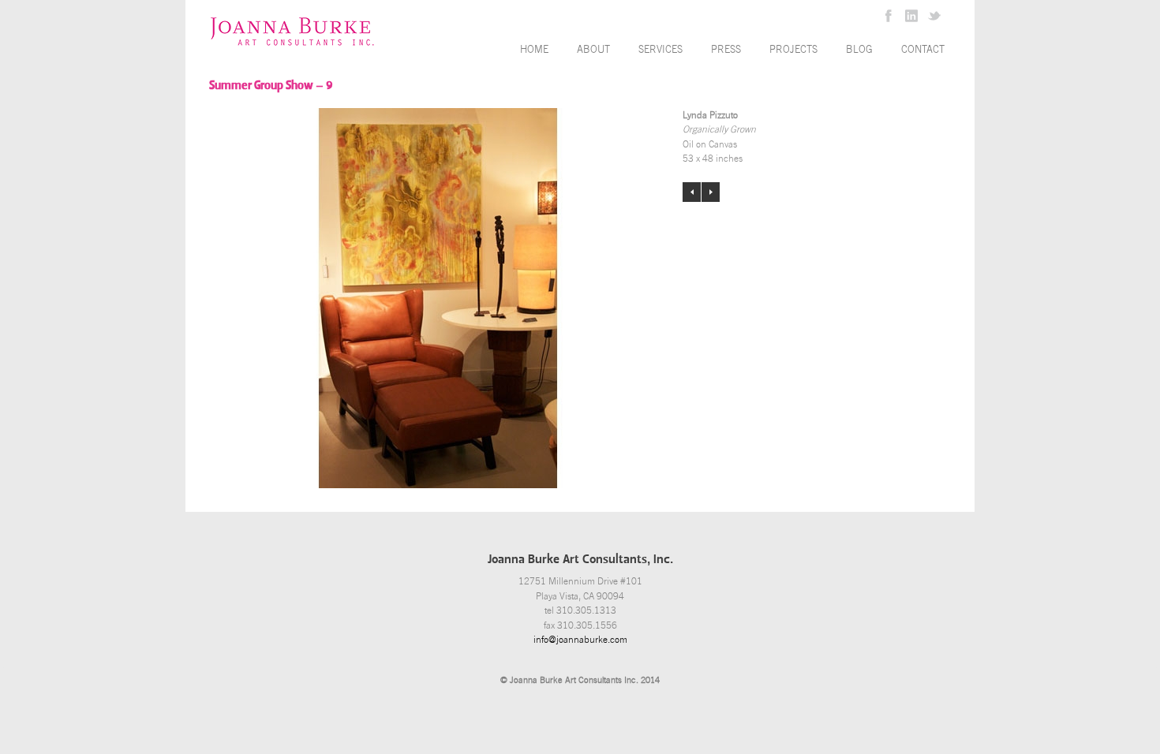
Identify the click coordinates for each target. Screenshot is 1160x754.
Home (534, 49)
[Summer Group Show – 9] (438, 298)
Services (660, 49)
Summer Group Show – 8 (692, 192)
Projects (793, 49)
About (593, 49)
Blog (859, 49)
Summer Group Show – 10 (711, 192)
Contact (923, 49)
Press (726, 49)
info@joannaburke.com (580, 639)
